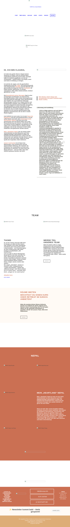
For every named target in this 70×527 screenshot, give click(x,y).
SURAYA (63, 491)
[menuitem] (16, 15)
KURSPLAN (7, 491)
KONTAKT (27, 520)
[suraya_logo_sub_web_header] (35, 7)
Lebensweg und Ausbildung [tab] (45, 107)
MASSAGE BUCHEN (7, 495)
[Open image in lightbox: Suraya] (51, 204)
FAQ (44, 520)
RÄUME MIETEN (7, 499)
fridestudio (37, 523)
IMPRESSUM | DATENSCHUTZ (36, 520)
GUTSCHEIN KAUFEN (7, 497)
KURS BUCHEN (7, 493)
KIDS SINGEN (7, 277)
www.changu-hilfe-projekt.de (47, 417)
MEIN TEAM (7, 500)
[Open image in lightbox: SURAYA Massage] (35, 204)
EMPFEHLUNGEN (7, 501)
